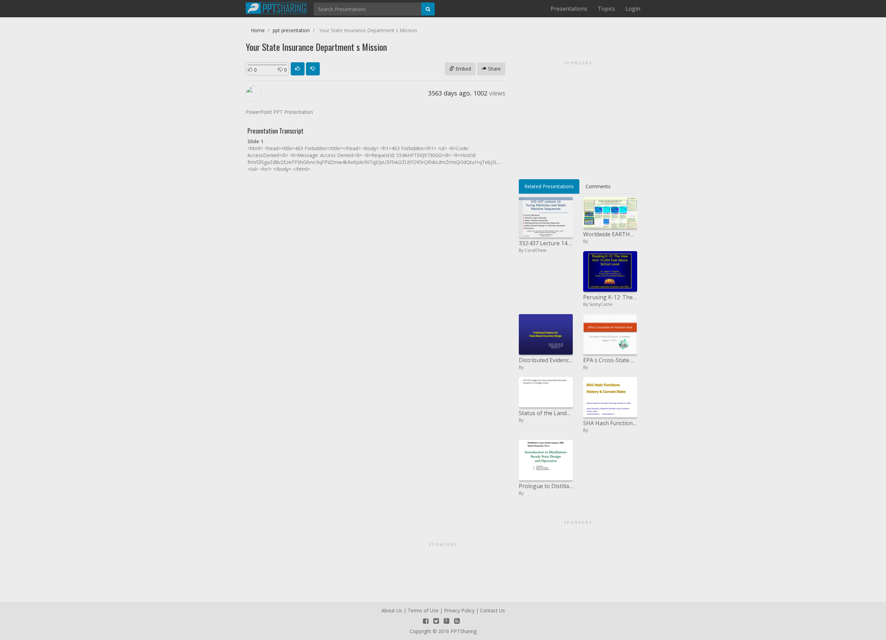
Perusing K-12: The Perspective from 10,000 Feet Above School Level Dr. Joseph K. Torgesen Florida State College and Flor (610, 297)
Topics (606, 8)
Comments (598, 186)
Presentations (569, 8)
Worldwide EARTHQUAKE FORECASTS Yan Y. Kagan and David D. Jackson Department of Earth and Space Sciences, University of (610, 234)
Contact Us (492, 610)
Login (632, 8)
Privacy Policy (459, 610)
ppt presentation (291, 30)
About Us (391, 610)
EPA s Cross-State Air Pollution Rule (610, 360)
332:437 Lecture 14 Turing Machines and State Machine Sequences (546, 243)
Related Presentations (549, 186)
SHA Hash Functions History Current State (610, 423)
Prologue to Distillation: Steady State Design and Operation (546, 486)
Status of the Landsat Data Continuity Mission (546, 413)
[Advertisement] (578, 117)
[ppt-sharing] (276, 7)
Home (258, 30)
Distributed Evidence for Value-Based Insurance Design (546, 360)
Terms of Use (423, 610)
